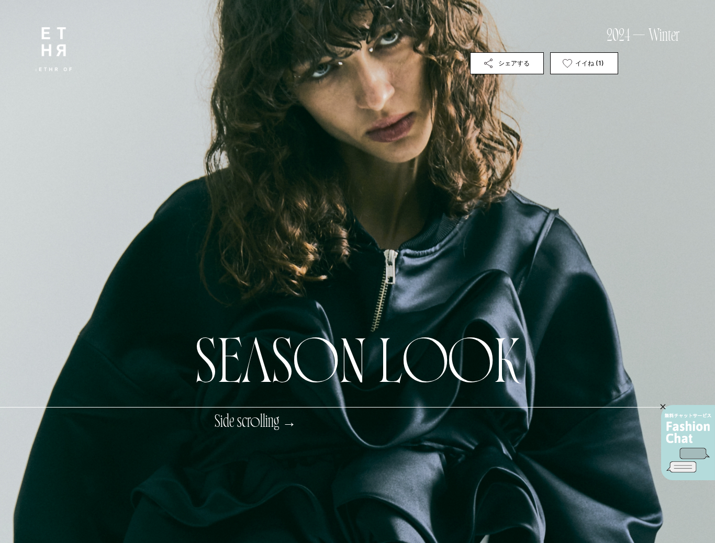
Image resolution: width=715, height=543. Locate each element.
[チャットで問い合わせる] (688, 442)
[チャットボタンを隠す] (662, 406)
